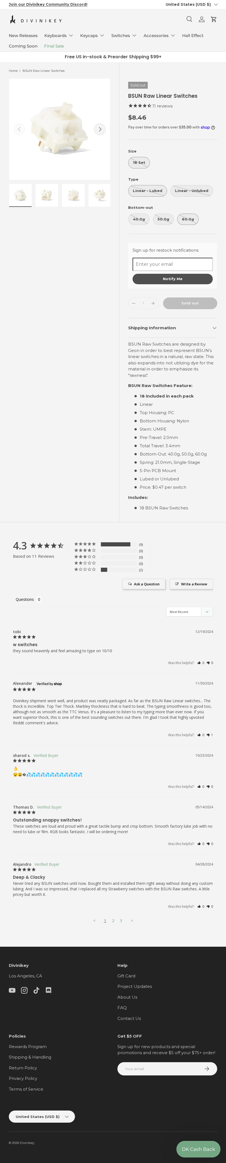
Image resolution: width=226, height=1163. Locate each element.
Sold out (190, 303)
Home (13, 71)
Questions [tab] (25, 599)
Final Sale (54, 46)
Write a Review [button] (194, 584)
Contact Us (129, 1018)
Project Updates (134, 986)
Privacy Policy (23, 1078)
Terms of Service (26, 1089)
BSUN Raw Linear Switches (43, 71)
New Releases (23, 35)
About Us (127, 997)
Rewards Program (28, 1046)
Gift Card (126, 975)
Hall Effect (192, 35)
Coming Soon (23, 46)
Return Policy (23, 1067)
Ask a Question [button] (147, 584)
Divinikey (27, 1143)
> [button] (132, 920)
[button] (214, 19)
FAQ (122, 1007)
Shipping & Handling (30, 1057)
